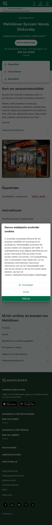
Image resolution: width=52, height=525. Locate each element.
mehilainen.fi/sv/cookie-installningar (30, 275)
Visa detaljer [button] (27, 285)
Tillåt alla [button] (26, 299)
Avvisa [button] (26, 292)
